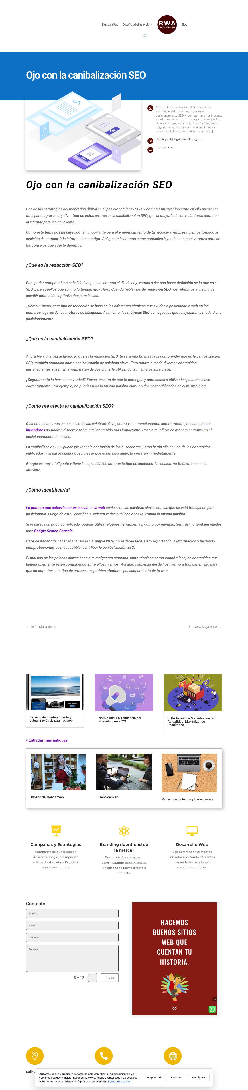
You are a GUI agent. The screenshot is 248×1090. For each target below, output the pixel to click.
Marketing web (164, 139)
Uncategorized (195, 139)
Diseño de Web (107, 797)
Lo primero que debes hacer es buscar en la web (65, 508)
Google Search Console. (54, 531)
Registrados (180, 139)
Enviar (110, 978)
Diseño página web (135, 24)
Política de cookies (119, 1081)
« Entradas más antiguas (47, 740)
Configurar (199, 1077)
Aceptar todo (154, 1077)
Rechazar (177, 1077)
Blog (184, 24)
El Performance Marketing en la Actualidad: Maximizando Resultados (190, 721)
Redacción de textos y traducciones (187, 799)
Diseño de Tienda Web (47, 797)
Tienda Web (110, 24)
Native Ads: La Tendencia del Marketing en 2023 (120, 719)
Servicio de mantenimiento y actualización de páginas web (51, 718)
